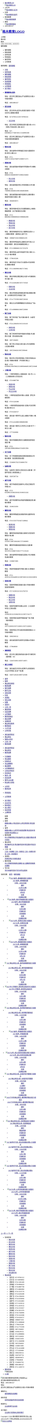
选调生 (7, 697)
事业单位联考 (9, 723)
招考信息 (8, 72)
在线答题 (8, 81)
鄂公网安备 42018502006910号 (21, 1419)
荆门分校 (12, 1265)
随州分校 (12, 1256)
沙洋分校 (12, 330)
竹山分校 (12, 389)
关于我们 (8, 88)
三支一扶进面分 (12, 854)
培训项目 (8, 810)
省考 (6, 679)
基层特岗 (8, 709)
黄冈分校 (12, 1244)
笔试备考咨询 (19, 844)
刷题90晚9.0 (9, 823)
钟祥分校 (12, 327)
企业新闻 (8, 1406)
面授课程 (12, 66)
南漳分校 (12, 524)
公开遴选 (8, 714)
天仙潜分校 (13, 1273)
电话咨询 (8, 1275)
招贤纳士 (14, 1412)
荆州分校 (12, 1268)
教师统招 (8, 726)
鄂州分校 (12, 1270)
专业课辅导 (9, 763)
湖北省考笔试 (9, 734)
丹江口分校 (13, 391)
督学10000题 (9, 780)
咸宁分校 (12, 1251)
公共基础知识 (9, 768)
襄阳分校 (12, 1254)
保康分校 (12, 527)
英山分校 (12, 225)
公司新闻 (8, 86)
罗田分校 (12, 223)
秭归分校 (12, 597)
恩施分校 (12, 1263)
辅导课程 (8, 74)
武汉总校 (12, 1242)
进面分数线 (30, 837)
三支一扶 (8, 707)
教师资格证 (9, 716)
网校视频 (8, 77)
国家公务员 (9, 739)
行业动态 (14, 1406)
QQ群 (7, 1374)
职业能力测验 (9, 782)
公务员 (7, 786)
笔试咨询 (16, 823)
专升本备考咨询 (10, 870)
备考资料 (8, 79)
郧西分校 (12, 387)
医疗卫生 (8, 690)
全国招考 (8, 721)
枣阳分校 (12, 529)
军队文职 (8, 700)
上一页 (3, 1233)
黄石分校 (12, 1247)
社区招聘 (8, 712)
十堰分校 (12, 1261)
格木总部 (12, 1240)
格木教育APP (9, 3)
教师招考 (8, 789)
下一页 (10, 1233)
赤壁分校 (12, 496)
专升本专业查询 (21, 870)
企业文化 (8, 803)
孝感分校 (12, 1249)
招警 (6, 702)
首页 (10, 874)
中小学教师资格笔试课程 (13, 863)
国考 (6, 681)
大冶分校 (12, 289)
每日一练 (8, 775)
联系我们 (8, 805)
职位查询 (27, 844)
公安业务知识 (9, 771)
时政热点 (8, 761)
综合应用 (8, 778)
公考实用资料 (25, 823)
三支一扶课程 (9, 851)
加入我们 (8, 807)
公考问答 (8, 730)
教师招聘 (8, 686)
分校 (6, 70)
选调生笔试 (9, 858)
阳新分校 (12, 287)
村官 (6, 695)
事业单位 (8, 737)
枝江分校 (12, 600)
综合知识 (8, 773)
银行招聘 (8, 688)
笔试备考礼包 (21, 837)
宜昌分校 (12, 1258)
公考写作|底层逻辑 (19, 830)
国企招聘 (8, 719)
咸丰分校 (12, 181)
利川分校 (12, 179)
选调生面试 (17, 858)
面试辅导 (8, 766)
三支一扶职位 (19, 851)
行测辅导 (8, 756)
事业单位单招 (9, 683)
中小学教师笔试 (10, 837)
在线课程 (14, 1394)
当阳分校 (12, 602)
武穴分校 (12, 228)
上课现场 (8, 812)
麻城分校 (12, 221)
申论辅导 (8, 759)
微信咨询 (8, 1369)
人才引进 (8, 728)
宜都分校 (12, 595)
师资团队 (8, 84)
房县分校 (12, 384)
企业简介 (8, 1412)
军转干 (7, 705)
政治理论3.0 (14, 833)
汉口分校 (12, 121)
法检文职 (8, 693)
